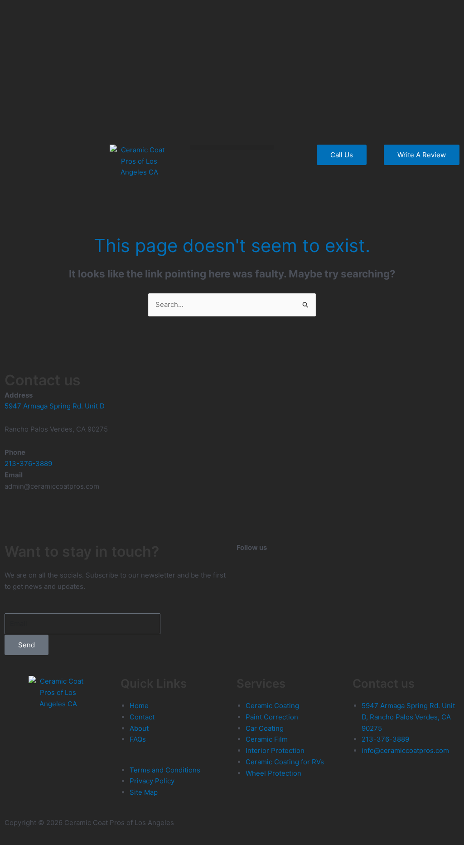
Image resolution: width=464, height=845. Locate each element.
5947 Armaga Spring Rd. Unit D (55, 406)
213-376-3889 (28, 463)
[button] (232, 147)
